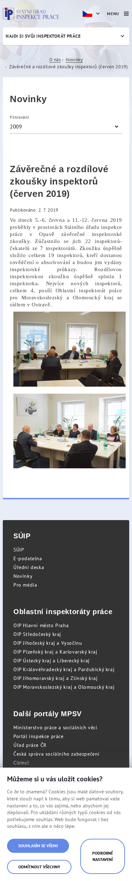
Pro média (25, 585)
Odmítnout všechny (39, 866)
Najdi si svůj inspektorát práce (43, 36)
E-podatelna (27, 558)
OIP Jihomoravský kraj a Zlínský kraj (55, 678)
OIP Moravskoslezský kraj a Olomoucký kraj (64, 687)
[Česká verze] (92, 13)
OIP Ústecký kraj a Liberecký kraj (51, 660)
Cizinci (21, 763)
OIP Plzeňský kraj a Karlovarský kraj (55, 652)
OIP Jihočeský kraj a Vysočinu (47, 643)
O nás (55, 60)
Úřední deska (28, 567)
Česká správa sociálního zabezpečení (56, 754)
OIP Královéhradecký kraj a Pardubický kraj (63, 669)
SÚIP (18, 549)
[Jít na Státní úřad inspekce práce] (31, 13)
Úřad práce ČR (29, 745)
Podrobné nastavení (102, 856)
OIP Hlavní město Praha (41, 625)
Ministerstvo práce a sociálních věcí (55, 727)
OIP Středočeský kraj (37, 634)
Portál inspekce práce (38, 736)
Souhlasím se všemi (38, 845)
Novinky (74, 60)
